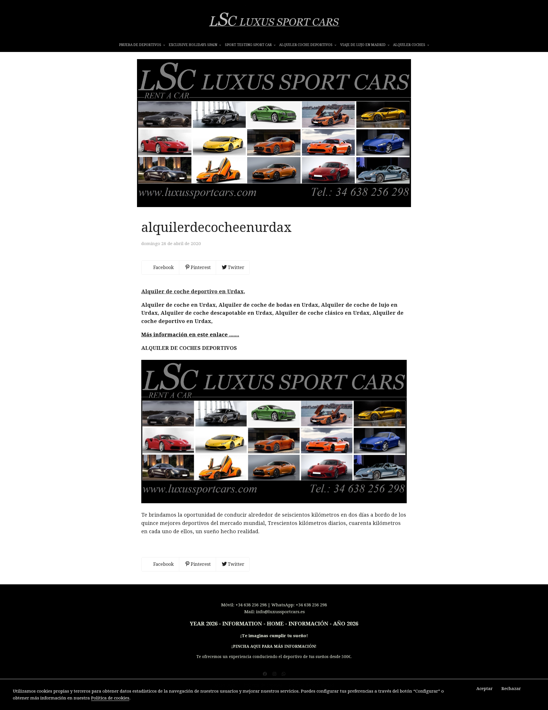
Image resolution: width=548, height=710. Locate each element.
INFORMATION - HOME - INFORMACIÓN (275, 624)
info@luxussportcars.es (280, 611)
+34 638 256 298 (251, 604)
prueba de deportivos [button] (140, 45)
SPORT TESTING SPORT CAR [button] (249, 45)
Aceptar (484, 688)
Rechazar (511, 688)
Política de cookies (110, 698)
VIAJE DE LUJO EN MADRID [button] (363, 45)
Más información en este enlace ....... (190, 335)
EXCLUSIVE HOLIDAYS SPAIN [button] (193, 45)
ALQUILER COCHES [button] (409, 45)
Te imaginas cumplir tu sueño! (275, 635)
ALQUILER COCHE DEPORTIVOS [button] (306, 45)
